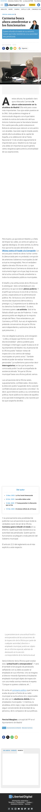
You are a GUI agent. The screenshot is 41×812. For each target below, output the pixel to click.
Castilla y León (25, 9)
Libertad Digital (20, 796)
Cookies (29, 802)
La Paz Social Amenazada (19, 495)
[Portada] (14, 4)
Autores (27, 804)
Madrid (11, 9)
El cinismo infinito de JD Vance (21, 509)
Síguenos (24, 48)
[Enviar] (11, 48)
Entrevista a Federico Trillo (15, 1)
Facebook (9, 808)
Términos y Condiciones (16, 802)
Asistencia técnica (17, 804)
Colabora (32, 5)
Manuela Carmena (27, 728)
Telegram (28, 808)
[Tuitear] (7, 48)
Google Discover (22, 808)
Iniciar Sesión (38, 4)
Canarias (16, 9)
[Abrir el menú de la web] (2, 5)
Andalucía (4, 9)
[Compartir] (3, 48)
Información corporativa (20, 801)
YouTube (18, 808)
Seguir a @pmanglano (15, 14)
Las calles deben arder (18, 499)
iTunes (31, 808)
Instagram (15, 808)
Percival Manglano (8, 14)
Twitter (12, 808)
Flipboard (25, 808)
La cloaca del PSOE (28, 1)
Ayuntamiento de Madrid (14, 728)
